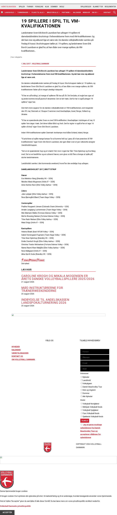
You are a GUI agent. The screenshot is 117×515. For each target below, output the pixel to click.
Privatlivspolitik (18, 444)
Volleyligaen (87, 384)
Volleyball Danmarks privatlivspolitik (15, 506)
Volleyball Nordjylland (91, 404)
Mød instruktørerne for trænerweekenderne (42, 289)
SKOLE (61, 7)
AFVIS (5, 509)
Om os (94, 12)
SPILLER (22, 7)
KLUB (47, 7)
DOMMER (54, 7)
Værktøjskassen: (8, 7)
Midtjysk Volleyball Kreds (92, 407)
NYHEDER (16, 347)
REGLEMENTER (110, 7)
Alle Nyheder (88, 396)
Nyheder (86, 377)
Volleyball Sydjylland (90, 410)
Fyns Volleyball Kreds (91, 413)
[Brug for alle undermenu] (15, 12)
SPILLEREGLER (86, 7)
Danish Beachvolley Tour (92, 387)
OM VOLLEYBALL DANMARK (23, 360)
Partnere (66, 12)
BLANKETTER (98, 7)
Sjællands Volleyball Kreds (93, 417)
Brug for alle (52, 12)
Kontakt (107, 12)
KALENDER (16, 350)
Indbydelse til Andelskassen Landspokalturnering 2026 (45, 301)
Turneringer (22, 12)
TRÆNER (30, 7)
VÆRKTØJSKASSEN (20, 353)
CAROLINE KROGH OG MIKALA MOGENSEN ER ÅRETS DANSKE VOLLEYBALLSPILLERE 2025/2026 (57, 277)
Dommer (86, 393)
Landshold (9, 12)
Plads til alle (38, 12)
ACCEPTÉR (7, 513)
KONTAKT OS (17, 356)
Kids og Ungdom (89, 390)
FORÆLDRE (39, 7)
